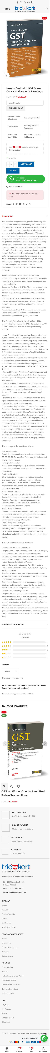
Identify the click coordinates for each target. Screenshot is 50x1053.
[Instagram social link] (24, 2)
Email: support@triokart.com (14, 892)
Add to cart (26, 164)
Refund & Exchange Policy (12, 976)
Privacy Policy (7, 967)
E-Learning (6, 943)
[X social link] (21, 2)
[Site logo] (25, 9)
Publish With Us (8, 914)
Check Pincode (16, 108)
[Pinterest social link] (23, 204)
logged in (16, 693)
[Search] (46, 9)
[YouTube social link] (28, 2)
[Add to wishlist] (18, 786)
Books (4, 938)
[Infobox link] (25, 815)
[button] (4, 786)
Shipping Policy (8, 993)
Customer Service (9, 980)
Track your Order (9, 927)
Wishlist (5, 1013)
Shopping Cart (8, 1018)
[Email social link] (20, 204)
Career (5, 918)
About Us (5, 910)
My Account (6, 1009)
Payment (5, 1005)
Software (5, 951)
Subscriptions (7, 956)
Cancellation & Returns (11, 985)
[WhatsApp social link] (29, 204)
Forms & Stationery (10, 947)
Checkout (6, 1022)
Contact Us (6, 923)
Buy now (13, 171)
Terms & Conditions (10, 989)
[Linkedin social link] (32, 2)
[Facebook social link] (17, 2)
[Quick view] (11, 786)
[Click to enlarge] (7, 76)
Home (4, 905)
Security (5, 972)
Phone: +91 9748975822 (13, 889)
